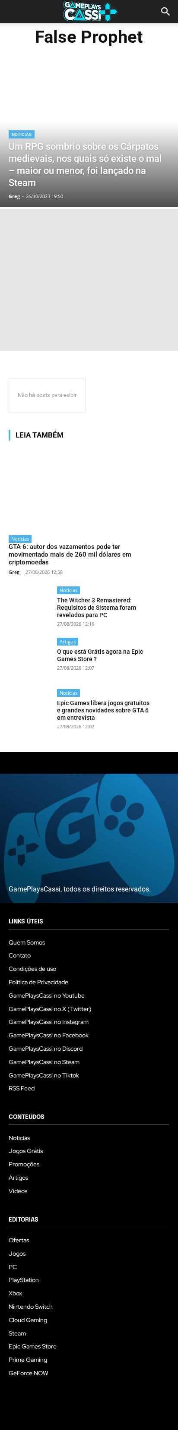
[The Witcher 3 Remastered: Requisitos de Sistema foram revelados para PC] (30, 607)
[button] (166, 11)
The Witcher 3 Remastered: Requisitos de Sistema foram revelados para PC (96, 607)
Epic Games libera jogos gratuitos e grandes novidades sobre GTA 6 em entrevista (103, 710)
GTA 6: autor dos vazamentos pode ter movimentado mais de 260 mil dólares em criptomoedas (70, 554)
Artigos (68, 641)
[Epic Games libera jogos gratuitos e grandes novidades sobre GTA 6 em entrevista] (30, 710)
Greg (14, 572)
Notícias (22, 134)
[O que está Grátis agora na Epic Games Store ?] (30, 659)
